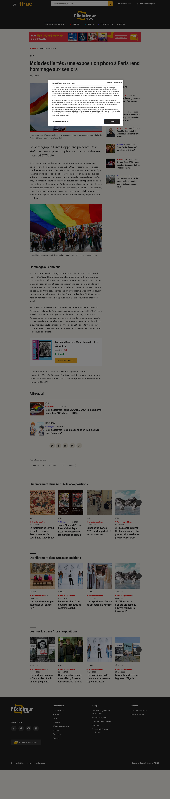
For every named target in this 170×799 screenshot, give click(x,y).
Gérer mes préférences (61, 121)
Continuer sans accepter (114, 82)
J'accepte (112, 121)
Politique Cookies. (111, 104)
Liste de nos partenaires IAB (61, 115)
